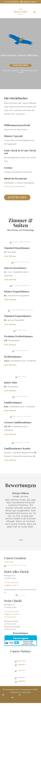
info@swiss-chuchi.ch (12, 614)
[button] (18, 540)
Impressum (26, 689)
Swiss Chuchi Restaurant (14, 186)
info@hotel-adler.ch (11, 585)
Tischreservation (10, 617)
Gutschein (26, 692)
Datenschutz (15, 692)
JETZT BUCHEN (20, 65)
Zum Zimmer (10, 256)
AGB (35, 689)
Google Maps (9, 562)
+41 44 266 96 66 (11, 611)
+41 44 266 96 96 (12, 2)
